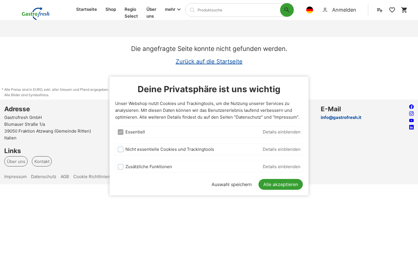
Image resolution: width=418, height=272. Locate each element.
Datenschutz (43, 176)
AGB (65, 176)
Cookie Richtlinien (91, 176)
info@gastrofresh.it (341, 117)
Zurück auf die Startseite (209, 61)
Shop (110, 9)
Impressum (15, 176)
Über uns (151, 13)
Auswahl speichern (232, 184)
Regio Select (131, 13)
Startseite (86, 9)
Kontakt (41, 161)
